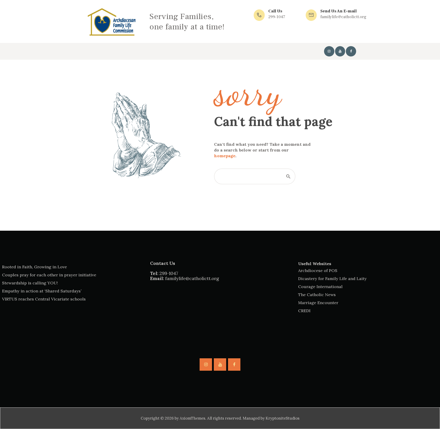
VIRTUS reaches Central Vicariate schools (44, 299)
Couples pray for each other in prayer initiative (49, 275)
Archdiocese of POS (317, 270)
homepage (224, 155)
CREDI (304, 310)
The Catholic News (317, 294)
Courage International (320, 286)
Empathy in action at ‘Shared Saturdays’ (41, 291)
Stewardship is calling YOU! (30, 283)
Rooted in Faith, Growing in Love (34, 266)
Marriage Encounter (318, 302)
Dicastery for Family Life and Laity (332, 278)
